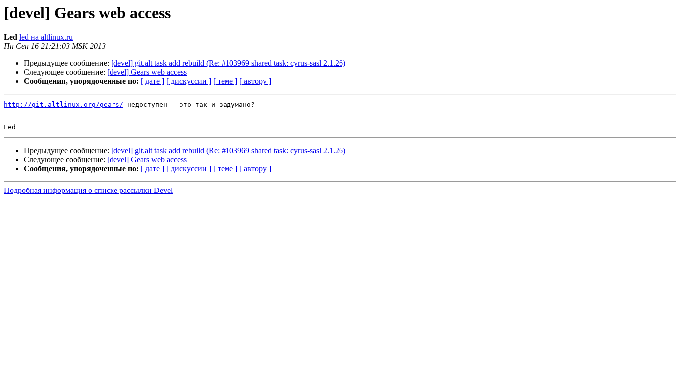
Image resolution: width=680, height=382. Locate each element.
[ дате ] (152, 81)
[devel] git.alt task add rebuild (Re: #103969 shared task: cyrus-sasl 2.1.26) (228, 63)
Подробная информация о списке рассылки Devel (88, 190)
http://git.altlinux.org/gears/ (63, 104)
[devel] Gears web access (147, 72)
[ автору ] (255, 81)
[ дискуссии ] (188, 81)
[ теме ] (225, 81)
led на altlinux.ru (46, 37)
